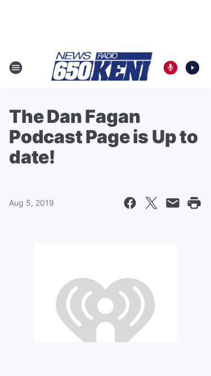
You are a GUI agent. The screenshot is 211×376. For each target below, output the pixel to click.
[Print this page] (194, 203)
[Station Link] (101, 67)
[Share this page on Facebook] (130, 203)
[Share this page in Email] (173, 203)
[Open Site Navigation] (16, 67)
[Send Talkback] (170, 67)
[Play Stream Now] (192, 67)
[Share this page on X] (151, 203)
